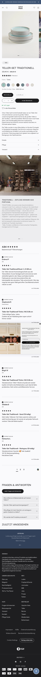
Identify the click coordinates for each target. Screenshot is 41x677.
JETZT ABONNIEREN (30, 342)
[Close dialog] (40, 323)
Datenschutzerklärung (25, 348)
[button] (36, 671)
